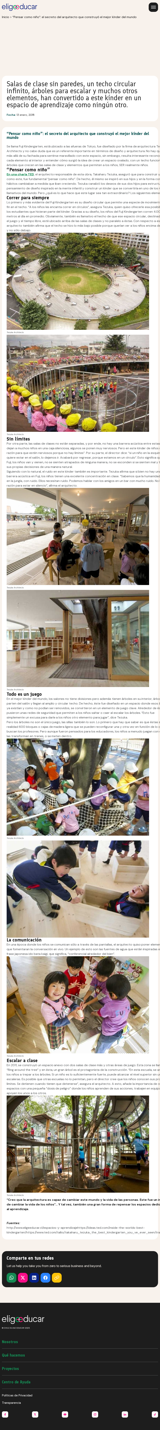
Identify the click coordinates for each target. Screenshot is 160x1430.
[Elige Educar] (19, 7)
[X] (11, 1278)
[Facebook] (45, 1278)
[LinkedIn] (34, 1278)
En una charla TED (20, 174)
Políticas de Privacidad (17, 1395)
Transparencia (11, 1403)
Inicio (5, 17)
